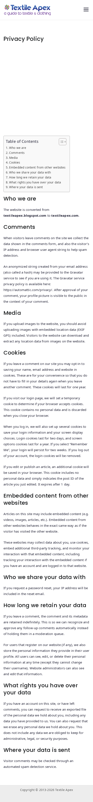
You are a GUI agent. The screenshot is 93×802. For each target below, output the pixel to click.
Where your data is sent (26, 187)
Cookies (14, 162)
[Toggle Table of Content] (60, 141)
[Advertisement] (46, 89)
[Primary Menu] (86, 9)
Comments (16, 153)
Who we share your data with (30, 172)
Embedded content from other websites (37, 167)
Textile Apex (64, 790)
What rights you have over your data (35, 182)
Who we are (17, 148)
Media (13, 158)
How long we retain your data (30, 177)
